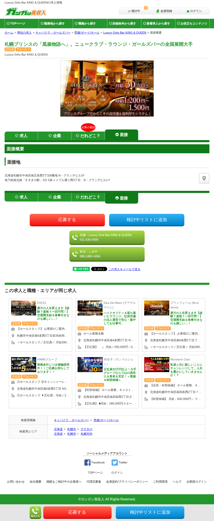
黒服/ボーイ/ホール (86, 32)
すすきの (86, 429)
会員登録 (166, 11)
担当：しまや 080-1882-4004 (90, 254)
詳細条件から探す (124, 23)
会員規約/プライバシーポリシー (127, 481)
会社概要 (35, 481)
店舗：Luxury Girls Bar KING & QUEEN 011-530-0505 (106, 237)
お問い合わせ (16, 481)
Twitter (122, 462)
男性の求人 (24, 32)
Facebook (98, 462)
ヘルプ (177, 481)
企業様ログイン (196, 481)
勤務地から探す (54, 23)
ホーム (9, 32)
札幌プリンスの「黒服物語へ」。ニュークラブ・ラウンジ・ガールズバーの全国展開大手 (99, 44)
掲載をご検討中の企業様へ (64, 481)
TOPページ (17, 23)
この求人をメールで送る (124, 269)
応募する (67, 219)
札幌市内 (86, 433)
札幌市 (71, 429)
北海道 (58, 429)
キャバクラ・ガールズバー (53, 32)
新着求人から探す (158, 23)
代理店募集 (94, 481)
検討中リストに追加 (147, 219)
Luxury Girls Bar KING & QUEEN (124, 32)
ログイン (195, 11)
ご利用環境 (160, 481)
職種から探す (87, 23)
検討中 (139, 10)
